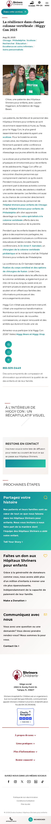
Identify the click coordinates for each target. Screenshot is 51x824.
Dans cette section (13, 11)
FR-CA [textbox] (39, 5)
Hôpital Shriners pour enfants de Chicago (25, 204)
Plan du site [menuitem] (25, 804)
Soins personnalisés (13, 49)
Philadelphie (19, 40)
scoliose (7, 137)
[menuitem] (25, 735)
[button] (39, 4)
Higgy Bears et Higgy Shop (30, 334)
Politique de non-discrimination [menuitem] (25, 797)
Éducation (21, 43)
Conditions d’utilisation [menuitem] (26, 801)
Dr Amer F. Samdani (30, 245)
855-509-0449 (12, 368)
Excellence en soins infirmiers (18, 46)
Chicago (7, 40)
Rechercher (9, 43)
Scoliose (31, 40)
